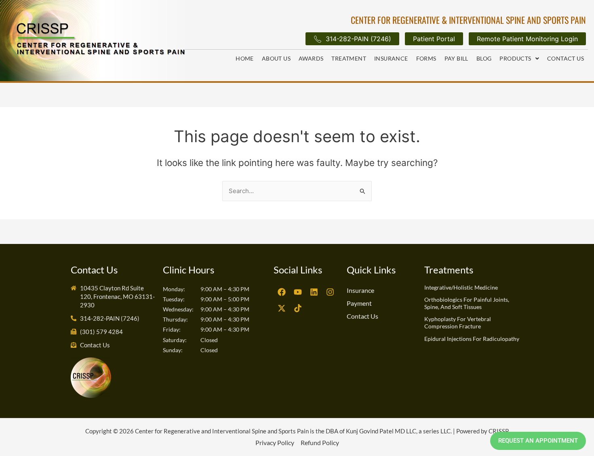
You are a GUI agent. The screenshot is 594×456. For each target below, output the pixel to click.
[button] (519, 58)
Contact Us (565, 58)
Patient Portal (434, 39)
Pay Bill (456, 58)
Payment (359, 303)
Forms (426, 58)
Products (515, 58)
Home (245, 58)
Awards (311, 58)
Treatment (348, 58)
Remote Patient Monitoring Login (527, 39)
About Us (276, 58)
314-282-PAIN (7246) (358, 39)
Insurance (391, 58)
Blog (484, 58)
